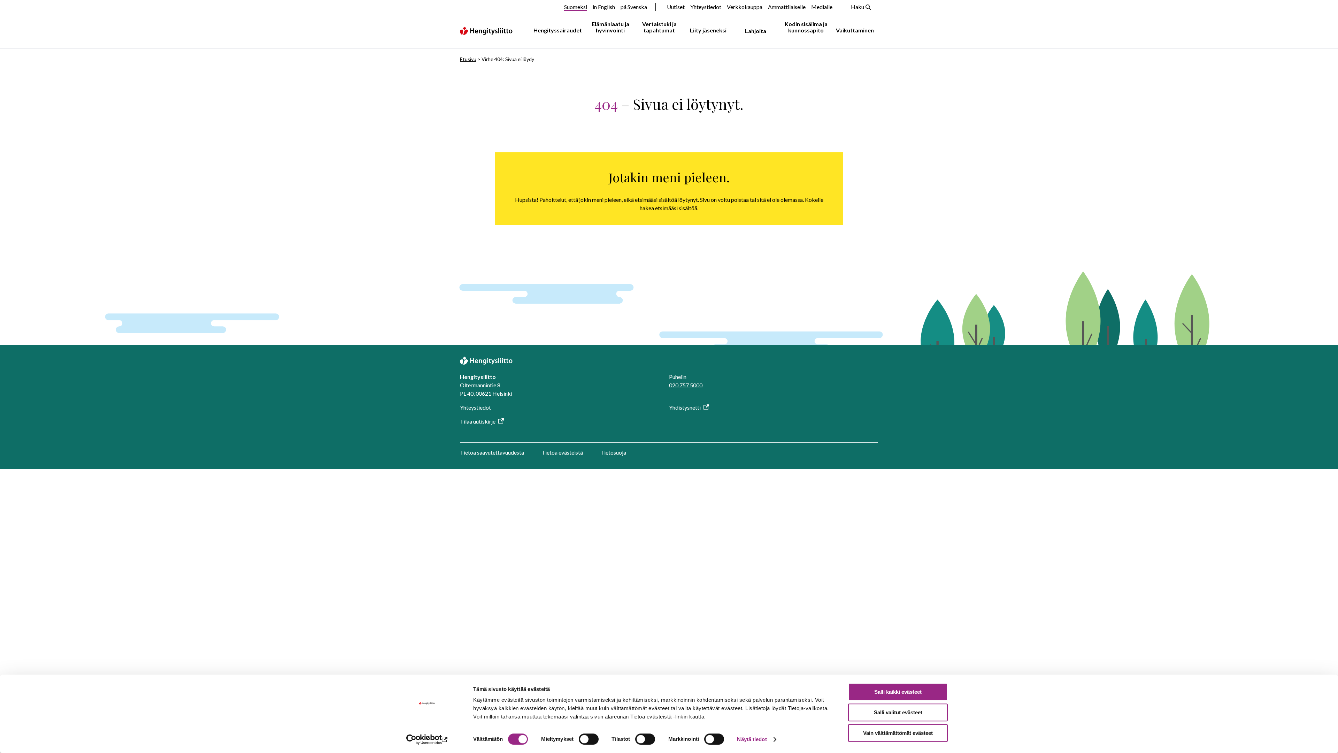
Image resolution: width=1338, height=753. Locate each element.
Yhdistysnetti (685, 407)
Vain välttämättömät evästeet (898, 733)
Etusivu (468, 59)
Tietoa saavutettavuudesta (492, 452)
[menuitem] (556, 30)
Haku (857, 6)
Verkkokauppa (744, 6)
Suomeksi (575, 6)
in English (604, 6)
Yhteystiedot (705, 6)
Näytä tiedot (752, 739)
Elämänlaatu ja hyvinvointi (610, 27)
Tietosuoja (613, 452)
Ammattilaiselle (787, 6)
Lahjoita (755, 31)
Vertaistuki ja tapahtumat (659, 27)
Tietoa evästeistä (562, 452)
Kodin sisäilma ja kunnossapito (806, 27)
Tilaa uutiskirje (477, 421)
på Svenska (634, 6)
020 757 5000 (685, 385)
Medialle (821, 6)
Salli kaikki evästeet (898, 692)
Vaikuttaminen (855, 30)
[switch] (589, 739)
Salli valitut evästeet (898, 712)
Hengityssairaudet (557, 30)
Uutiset (676, 6)
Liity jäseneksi (708, 30)
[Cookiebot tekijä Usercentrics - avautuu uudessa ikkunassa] (427, 739)
